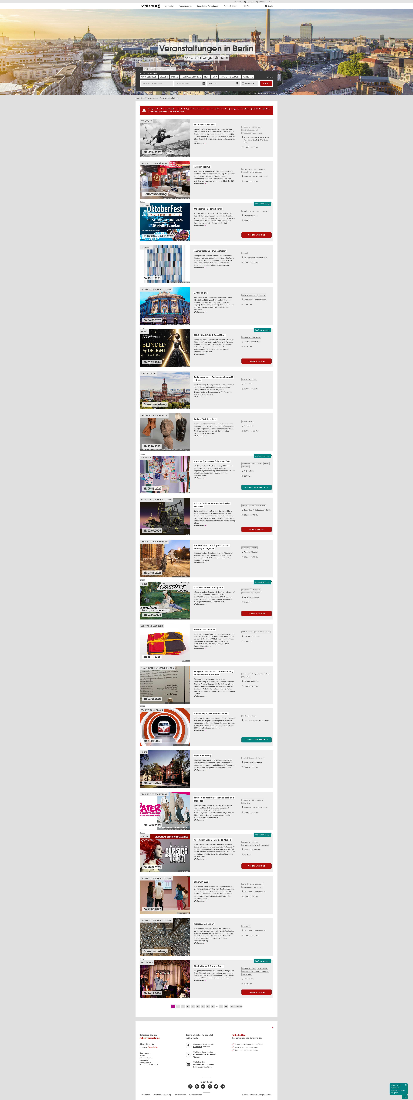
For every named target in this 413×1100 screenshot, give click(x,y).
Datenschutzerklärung (162, 1095)
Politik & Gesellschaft (249, 130)
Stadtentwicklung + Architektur (252, 133)
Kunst (144, 584)
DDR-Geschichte (259, 169)
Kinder (266, 463)
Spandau (264, 211)
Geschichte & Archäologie (154, 163)
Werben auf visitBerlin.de (149, 1065)
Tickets (196, 1057)
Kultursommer (247, 593)
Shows (144, 331)
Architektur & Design (152, 710)
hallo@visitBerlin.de (150, 1038)
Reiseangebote (199, 1054)
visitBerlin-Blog (238, 1035)
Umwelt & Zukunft (248, 506)
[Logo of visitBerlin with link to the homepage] (150, 6)
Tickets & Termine (256, 235)
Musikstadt (246, 677)
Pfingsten (257, 593)
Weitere (270, 77)
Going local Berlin (253, 211)
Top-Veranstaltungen (166, 69)
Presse (142, 1055)
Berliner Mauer (247, 169)
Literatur (254, 548)
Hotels (210, 1054)
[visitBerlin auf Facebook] (190, 1086)
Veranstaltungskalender (206, 57)
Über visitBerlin (145, 1053)
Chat (405, 1097)
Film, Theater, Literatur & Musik (157, 668)
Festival (145, 205)
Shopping (245, 466)
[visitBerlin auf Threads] (197, 1086)
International (256, 127)
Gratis (244, 172)
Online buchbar (249, 83)
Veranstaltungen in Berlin (206, 48)
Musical (145, 836)
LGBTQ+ (255, 842)
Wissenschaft (260, 506)
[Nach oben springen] (272, 1028)
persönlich (197, 1047)
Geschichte (246, 127)
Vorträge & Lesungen (152, 626)
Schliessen (406, 1085)
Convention (144, 1060)
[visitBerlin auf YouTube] (203, 1086)
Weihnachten (265, 845)
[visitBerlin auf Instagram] (210, 1086)
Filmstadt (245, 548)
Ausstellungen (148, 373)
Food (244, 211)
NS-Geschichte (247, 421)
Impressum (145, 1095)
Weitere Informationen (256, 487)
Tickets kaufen (256, 529)
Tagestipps (149, 69)
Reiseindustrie (145, 1063)
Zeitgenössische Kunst (256, 758)
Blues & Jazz (147, 962)
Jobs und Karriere (146, 1058)
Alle (139, 69)
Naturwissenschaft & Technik (156, 289)
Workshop (146, 457)
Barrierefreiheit (180, 1095)
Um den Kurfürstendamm (250, 845)
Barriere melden (195, 1095)
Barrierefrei (246, 337)
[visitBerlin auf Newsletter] (222, 1086)
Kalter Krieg (246, 803)
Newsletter (153, 1047)
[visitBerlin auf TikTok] (216, 1086)
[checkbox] (149, 77)
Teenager (262, 295)
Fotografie (146, 121)
